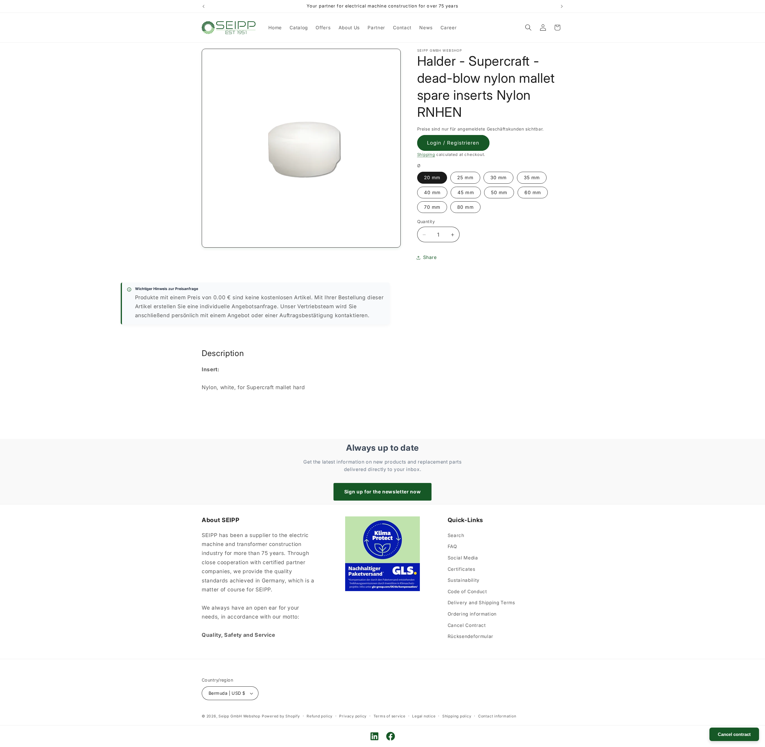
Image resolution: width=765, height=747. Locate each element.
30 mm (498, 178)
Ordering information (472, 614)
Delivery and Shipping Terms (481, 603)
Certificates (461, 569)
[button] (528, 27)
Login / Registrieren (453, 143)
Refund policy (320, 716)
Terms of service (390, 716)
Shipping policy (457, 716)
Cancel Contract (467, 625)
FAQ (452, 547)
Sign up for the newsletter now (382, 492)
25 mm (465, 178)
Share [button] (430, 257)
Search (456, 535)
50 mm (499, 192)
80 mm (465, 207)
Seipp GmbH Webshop (239, 716)
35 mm (532, 178)
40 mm (432, 192)
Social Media (463, 558)
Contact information (497, 716)
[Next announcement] (561, 6)
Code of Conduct (467, 591)
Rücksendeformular (470, 636)
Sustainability (464, 580)
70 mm (432, 207)
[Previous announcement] (203, 6)
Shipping (426, 154)
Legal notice (423, 716)
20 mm (432, 178)
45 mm (466, 192)
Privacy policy (353, 716)
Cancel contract (734, 734)
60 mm (532, 192)
